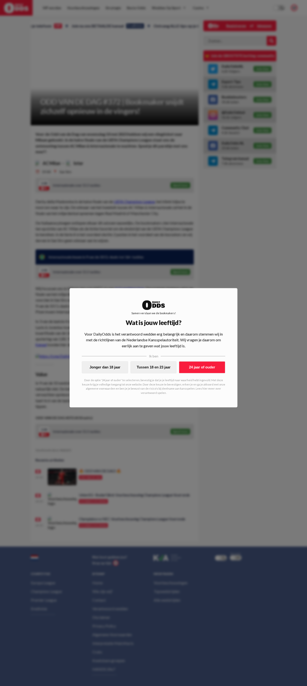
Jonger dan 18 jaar (104, 367)
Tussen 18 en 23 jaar (154, 367)
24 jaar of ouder (202, 367)
